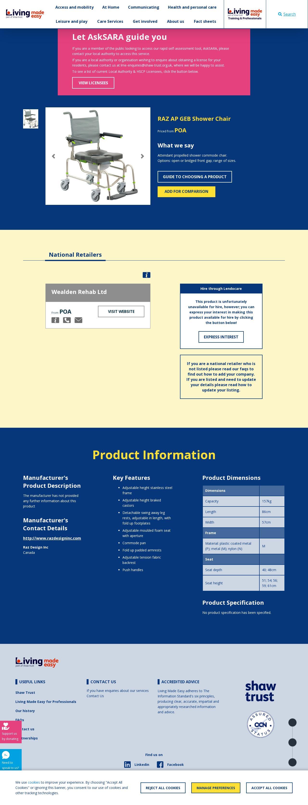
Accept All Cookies (269, 788)
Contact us (24, 729)
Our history (25, 710)
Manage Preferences (216, 788)
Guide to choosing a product (195, 176)
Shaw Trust (25, 692)
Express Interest (221, 337)
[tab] (75, 250)
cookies (34, 782)
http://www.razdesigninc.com (52, 538)
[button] (53, 156)
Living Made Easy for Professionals (45, 701)
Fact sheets (205, 21)
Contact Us (95, 696)
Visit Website (121, 311)
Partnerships (26, 738)
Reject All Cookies (163, 788)
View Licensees (93, 82)
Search (289, 14)
